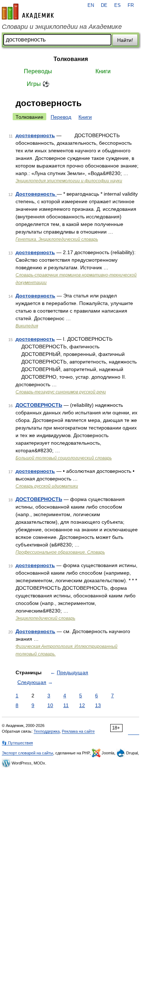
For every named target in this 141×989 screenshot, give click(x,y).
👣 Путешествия (17, 743)
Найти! (125, 40)
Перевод (61, 117)
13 (98, 705)
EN (90, 5)
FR (131, 5)
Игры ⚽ (38, 84)
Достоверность (36, 194)
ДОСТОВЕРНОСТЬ (39, 405)
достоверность (35, 135)
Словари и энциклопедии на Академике (62, 26)
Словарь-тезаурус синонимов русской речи (61, 392)
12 (82, 705)
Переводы (38, 71)
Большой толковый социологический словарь (64, 458)
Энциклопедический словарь (45, 618)
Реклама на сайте (78, 731)
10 (50, 705)
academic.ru (28, 11)
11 (66, 705)
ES (117, 5)
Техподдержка (47, 731)
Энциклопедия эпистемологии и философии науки (69, 180)
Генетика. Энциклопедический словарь (57, 239)
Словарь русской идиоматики (47, 486)
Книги (103, 71)
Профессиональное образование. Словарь (60, 552)
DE (104, 5)
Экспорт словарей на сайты (27, 753)
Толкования (71, 59)
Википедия (27, 325)
